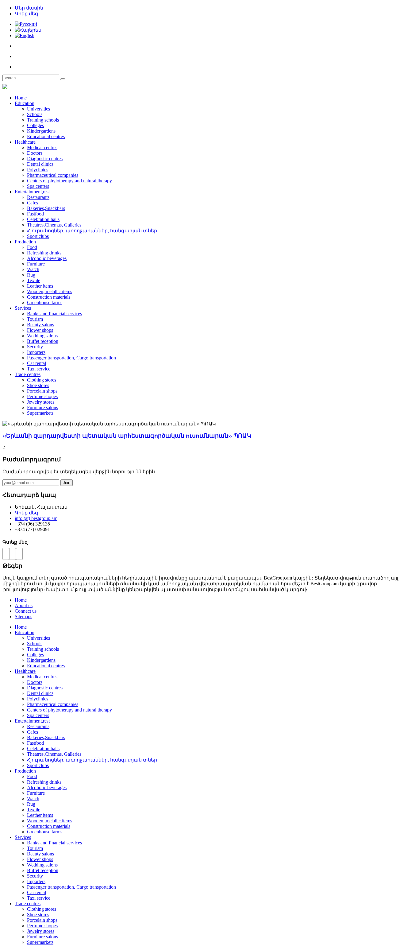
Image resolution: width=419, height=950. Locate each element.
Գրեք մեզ (26, 13)
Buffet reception (42, 341)
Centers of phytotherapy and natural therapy (69, 180)
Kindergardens (41, 131)
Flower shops (40, 330)
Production (25, 241)
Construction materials (48, 297)
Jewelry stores (40, 402)
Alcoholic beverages (47, 258)
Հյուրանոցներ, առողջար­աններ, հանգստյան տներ (92, 230)
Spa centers (38, 186)
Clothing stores (41, 379)
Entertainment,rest (32, 191)
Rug (31, 274)
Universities (38, 108)
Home (21, 97)
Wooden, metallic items (49, 291)
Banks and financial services (54, 313)
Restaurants (38, 197)
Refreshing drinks (44, 252)
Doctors (34, 153)
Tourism (35, 319)
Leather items (40, 286)
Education (24, 103)
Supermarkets (40, 413)
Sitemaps (23, 616)
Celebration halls (43, 219)
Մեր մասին (29, 7)
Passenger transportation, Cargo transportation (71, 357)
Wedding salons (42, 335)
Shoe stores (38, 385)
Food (32, 247)
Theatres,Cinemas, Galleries (54, 224)
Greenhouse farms (44, 302)
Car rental (36, 363)
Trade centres (27, 374)
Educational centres (46, 136)
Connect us (26, 611)
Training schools (43, 119)
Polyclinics (37, 169)
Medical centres (42, 147)
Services (23, 308)
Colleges (35, 125)
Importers (36, 352)
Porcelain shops (42, 391)
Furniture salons (42, 407)
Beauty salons (40, 324)
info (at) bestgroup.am (36, 518)
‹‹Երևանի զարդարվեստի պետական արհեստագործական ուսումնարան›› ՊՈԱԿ (126, 435)
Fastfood (35, 213)
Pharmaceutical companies (52, 175)
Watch (33, 269)
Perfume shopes (42, 396)
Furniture (36, 263)
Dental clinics (40, 164)
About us (24, 605)
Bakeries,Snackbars (46, 208)
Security (35, 346)
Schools (34, 114)
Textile (33, 280)
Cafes (32, 202)
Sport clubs (38, 236)
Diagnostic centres (45, 158)
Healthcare (25, 142)
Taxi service (38, 368)
